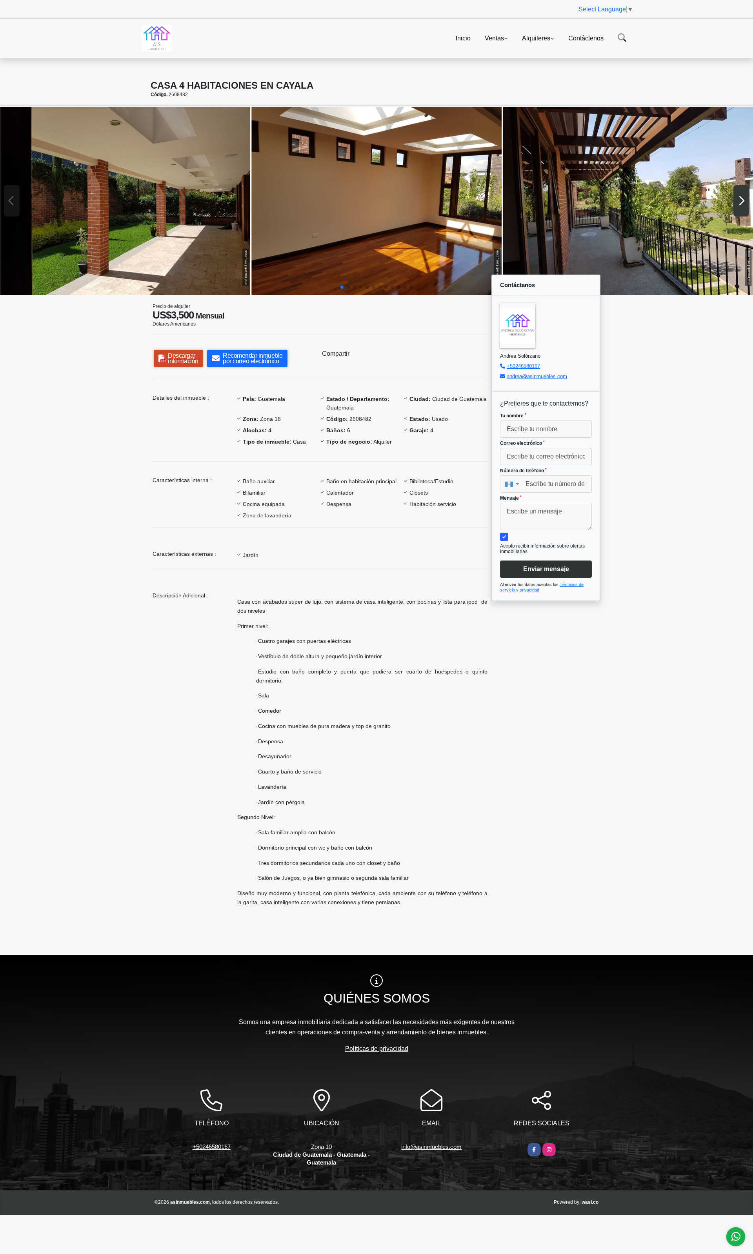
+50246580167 (523, 366)
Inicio (463, 38)
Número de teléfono (523, 471)
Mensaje (511, 498)
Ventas (494, 38)
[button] (342, 287)
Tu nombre (513, 416)
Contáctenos (586, 38)
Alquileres (536, 38)
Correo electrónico (522, 443)
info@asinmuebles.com (431, 1146)
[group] (125, 201)
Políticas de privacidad (376, 1048)
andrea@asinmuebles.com (537, 376)
